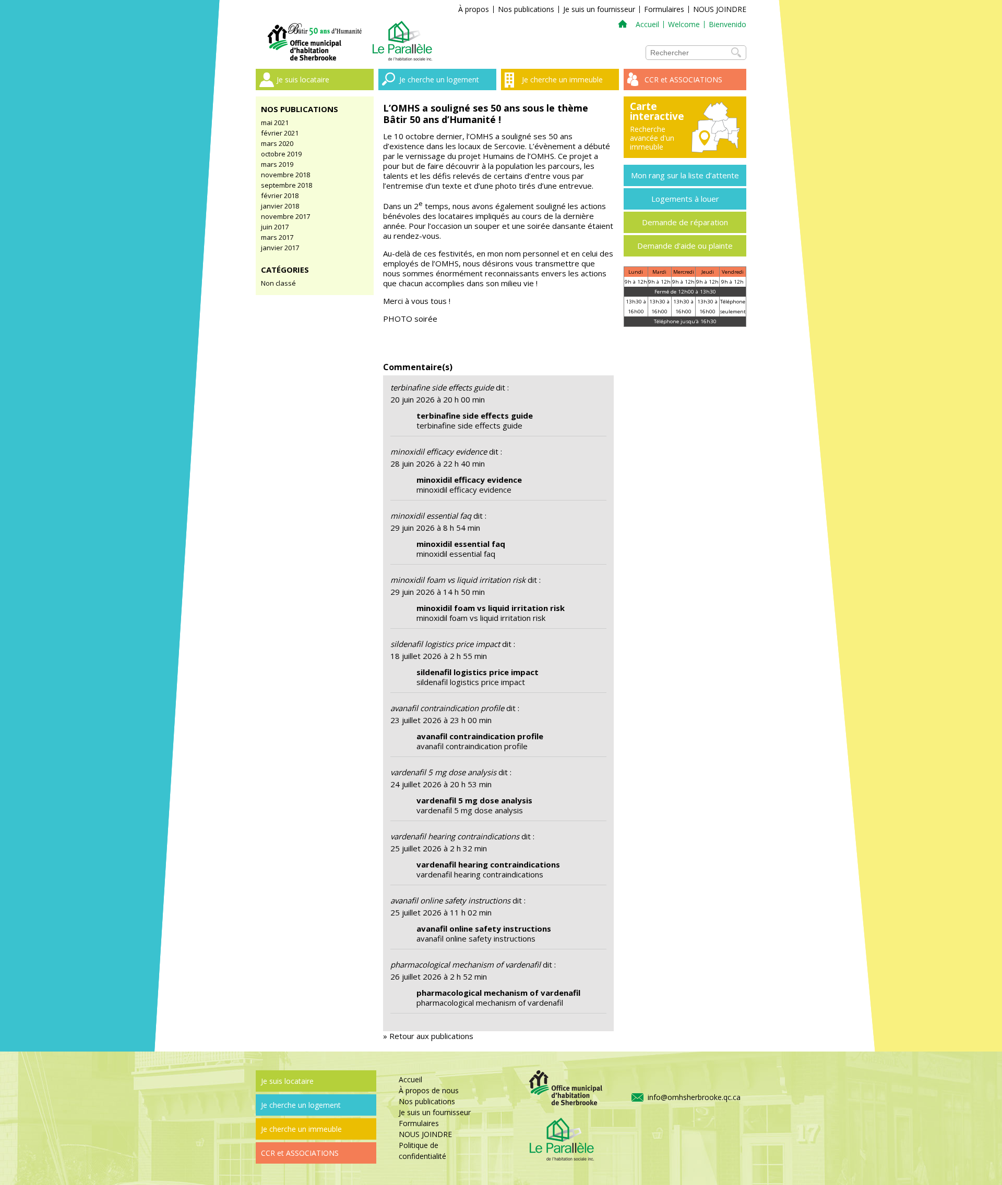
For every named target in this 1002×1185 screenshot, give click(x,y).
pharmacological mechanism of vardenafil (465, 964)
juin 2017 (275, 226)
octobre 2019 (281, 153)
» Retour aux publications (428, 1036)
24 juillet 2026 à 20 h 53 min (441, 784)
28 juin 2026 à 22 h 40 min (437, 463)
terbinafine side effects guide (442, 387)
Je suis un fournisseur (599, 9)
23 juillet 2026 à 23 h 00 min (441, 720)
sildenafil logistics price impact (445, 644)
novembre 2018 (285, 174)
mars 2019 (277, 164)
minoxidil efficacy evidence (438, 451)
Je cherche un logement (439, 79)
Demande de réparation (685, 222)
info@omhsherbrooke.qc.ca (694, 1097)
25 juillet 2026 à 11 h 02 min (441, 912)
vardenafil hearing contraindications (454, 836)
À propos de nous (429, 1090)
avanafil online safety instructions (450, 900)
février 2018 (280, 195)
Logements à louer (685, 198)
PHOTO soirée (410, 318)
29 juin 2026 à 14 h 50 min (437, 592)
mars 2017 (277, 237)
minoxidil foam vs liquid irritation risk (458, 580)
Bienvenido (727, 24)
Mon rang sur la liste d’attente (685, 175)
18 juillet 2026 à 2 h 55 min (438, 656)
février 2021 (280, 133)
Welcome (684, 24)
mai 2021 (275, 122)
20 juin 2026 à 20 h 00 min (437, 399)
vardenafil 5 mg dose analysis (443, 772)
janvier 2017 (280, 247)
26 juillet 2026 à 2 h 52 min (438, 976)
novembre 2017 (285, 216)
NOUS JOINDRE (719, 9)
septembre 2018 (286, 185)
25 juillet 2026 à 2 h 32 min (438, 848)
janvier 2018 (280, 206)
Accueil (647, 24)
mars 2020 (277, 143)
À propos (473, 9)
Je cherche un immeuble (562, 79)
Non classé (278, 283)
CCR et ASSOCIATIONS (683, 79)
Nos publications (526, 9)
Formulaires (664, 9)
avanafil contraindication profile (447, 708)
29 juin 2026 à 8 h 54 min (435, 527)
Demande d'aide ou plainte (685, 245)
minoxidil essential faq (430, 515)
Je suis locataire (303, 79)
